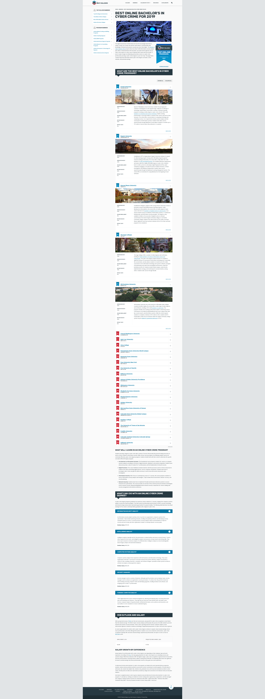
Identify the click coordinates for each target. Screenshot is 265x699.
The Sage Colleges (126, 235)
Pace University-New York (128, 362)
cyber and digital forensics (146, 161)
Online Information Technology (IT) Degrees (102, 49)
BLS (130, 655)
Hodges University (126, 402)
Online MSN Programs (99, 38)
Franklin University (126, 431)
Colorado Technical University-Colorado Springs (135, 437)
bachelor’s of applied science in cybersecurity (155, 210)
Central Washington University (130, 333)
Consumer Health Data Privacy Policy (132, 692)
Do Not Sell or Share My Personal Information (148, 691)
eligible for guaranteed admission (149, 318)
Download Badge (163, 66)
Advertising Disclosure (160, 689)
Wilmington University (127, 385)
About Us (148, 689)
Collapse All (168, 80)
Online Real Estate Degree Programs (102, 41)
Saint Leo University (126, 339)
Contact (118, 691)
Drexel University (125, 86)
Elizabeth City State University (130, 391)
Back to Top (171, 688)
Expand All (160, 80)
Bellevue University (126, 374)
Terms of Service (127, 691)
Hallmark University (126, 442)
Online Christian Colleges (99, 22)
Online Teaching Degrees (99, 35)
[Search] (172, 2)
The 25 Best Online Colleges (100, 16)
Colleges (127, 2)
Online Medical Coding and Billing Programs (101, 32)
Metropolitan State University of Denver (133, 408)
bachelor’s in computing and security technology (145, 113)
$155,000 (117, 634)
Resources (156, 2)
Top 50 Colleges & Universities (100, 14)
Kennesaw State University (128, 356)
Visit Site (168, 131)
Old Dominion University (128, 284)
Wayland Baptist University (128, 396)
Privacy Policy (144, 697)
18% (130, 621)
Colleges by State (145, 2)
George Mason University (128, 185)
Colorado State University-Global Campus (133, 414)
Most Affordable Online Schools (101, 19)
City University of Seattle (128, 368)
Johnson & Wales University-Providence (132, 379)
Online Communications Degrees (101, 52)
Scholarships (165, 2)
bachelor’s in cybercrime (157, 308)
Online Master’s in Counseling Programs (100, 45)
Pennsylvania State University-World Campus (134, 351)
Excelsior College (125, 419)
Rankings (135, 2)
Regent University (126, 136)
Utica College (124, 345)
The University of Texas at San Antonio (132, 425)
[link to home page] (100, 2)
